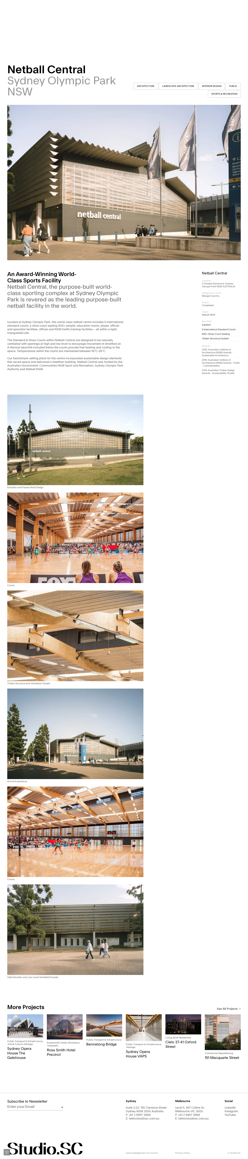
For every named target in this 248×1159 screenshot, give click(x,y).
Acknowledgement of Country (142, 1153)
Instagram (231, 1111)
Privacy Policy (182, 1153)
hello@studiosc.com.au (144, 1118)
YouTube (230, 1114)
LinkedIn (230, 1107)
